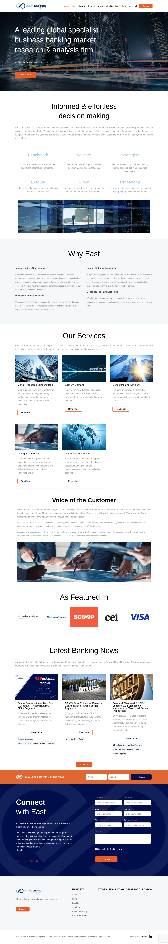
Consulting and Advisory (126, 385)
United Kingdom (119, 754)
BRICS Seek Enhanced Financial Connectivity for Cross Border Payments (84, 706)
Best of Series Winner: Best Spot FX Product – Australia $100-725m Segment (35, 706)
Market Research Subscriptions (35, 385)
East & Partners (24, 743)
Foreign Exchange (25, 739)
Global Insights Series (77, 453)
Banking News (22, 861)
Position (127, 809)
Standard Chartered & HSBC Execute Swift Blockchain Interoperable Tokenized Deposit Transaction (130, 707)
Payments (138, 745)
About (66, 6)
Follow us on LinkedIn (138, 937)
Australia (51, 743)
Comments (99, 831)
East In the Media (122, 6)
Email (101, 809)
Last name (128, 798)
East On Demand (75, 385)
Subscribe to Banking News (110, 849)
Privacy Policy (60, 937)
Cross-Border (71, 739)
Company (131, 820)
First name (103, 798)
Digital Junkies (104, 937)
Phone (101, 820)
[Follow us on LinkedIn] (150, 936)
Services (91, 6)
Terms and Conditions (77, 937)
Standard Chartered (126, 749)
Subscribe (34, 861)
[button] (136, 6)
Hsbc (115, 749)
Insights (82, 6)
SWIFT (138, 749)
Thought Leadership (28, 453)
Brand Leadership (105, 6)
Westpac (42, 743)
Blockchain (117, 745)
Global (80, 739)
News (74, 6)
